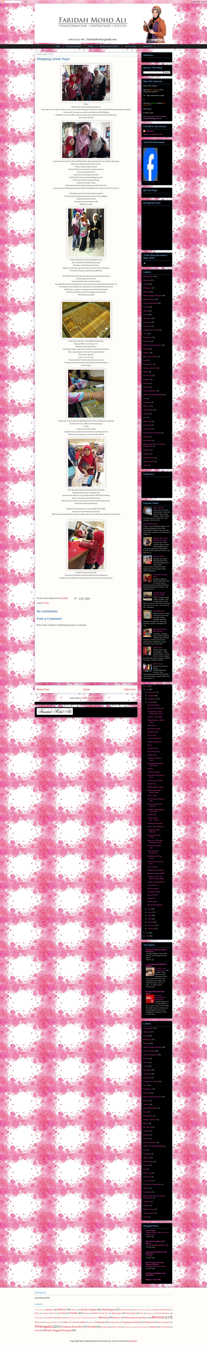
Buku (145, 360)
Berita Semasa (148, 299)
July (149, 909)
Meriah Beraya (153, 732)
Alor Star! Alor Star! (150, 524)
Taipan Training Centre (156, 882)
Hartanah (146, 326)
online (145, 465)
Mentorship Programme (152, 345)
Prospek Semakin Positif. (154, 836)
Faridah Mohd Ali (148, 147)
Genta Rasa (150, 1230)
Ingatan (146, 437)
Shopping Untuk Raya (155, 870)
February (151, 925)
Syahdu (150, 769)
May (150, 915)
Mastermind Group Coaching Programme (81, 1317)
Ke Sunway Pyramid (155, 780)
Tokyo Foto (151, 784)
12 (147, 689)
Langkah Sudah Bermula (153, 831)
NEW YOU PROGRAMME (153, 395)
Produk (90, 46)
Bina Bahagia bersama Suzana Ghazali (155, 1263)
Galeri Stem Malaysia (155, 826)
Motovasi (146, 406)
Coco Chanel (152, 867)
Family (45, 602)
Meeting (146, 292)
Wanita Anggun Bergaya (152, 295)
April (150, 919)
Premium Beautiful (73, 46)
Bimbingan (147, 288)
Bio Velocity (147, 376)
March (150, 922)
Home (57, 46)
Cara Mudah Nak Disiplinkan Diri (157, 1245)
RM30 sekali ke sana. (155, 787)
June (150, 912)
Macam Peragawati (154, 905)
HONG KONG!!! (159, 556)
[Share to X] (84, 598)
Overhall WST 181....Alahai (153, 819)
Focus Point (151, 796)
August (151, 702)
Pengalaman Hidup (150, 330)
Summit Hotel (152, 895)
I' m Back (149, 1256)
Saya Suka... (152, 725)
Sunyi (149, 745)
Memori (146, 349)
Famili (145, 314)
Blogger (133, 1340)
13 (147, 686)
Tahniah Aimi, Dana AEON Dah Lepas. (160, 539)
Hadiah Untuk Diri (150, 368)
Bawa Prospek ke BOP (156, 873)
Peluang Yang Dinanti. (155, 708)
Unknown (149, 131)
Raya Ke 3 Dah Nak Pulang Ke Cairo (154, 841)
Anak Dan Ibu (152, 885)
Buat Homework (153, 752)
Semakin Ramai (153, 705)
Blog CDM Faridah (150, 356)
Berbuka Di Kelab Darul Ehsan (159, 630)
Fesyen (146, 387)
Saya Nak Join (158, 508)
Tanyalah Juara (159, 611)
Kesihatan (147, 402)
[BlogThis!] (82, 598)
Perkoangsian (148, 410)
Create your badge (148, 182)
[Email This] (80, 598)
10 (147, 936)
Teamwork (147, 425)
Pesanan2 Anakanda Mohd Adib (155, 764)
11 (147, 933)
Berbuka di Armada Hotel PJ (154, 805)
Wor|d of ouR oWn (153, 1280)
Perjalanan (147, 337)
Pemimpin (147, 318)
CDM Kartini (157, 647)
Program (146, 379)
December (152, 692)
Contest (146, 414)
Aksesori (146, 353)
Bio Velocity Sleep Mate (109, 46)
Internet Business (149, 391)
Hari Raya (147, 322)
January (151, 928)
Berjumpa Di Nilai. (154, 729)
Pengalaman (148, 364)
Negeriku (146, 450)
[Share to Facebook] (87, 598)
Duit (144, 398)
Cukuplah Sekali (153, 892)
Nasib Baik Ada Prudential (153, 852)
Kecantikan (147, 440)
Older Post (130, 689)
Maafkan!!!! (151, 898)
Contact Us (147, 46)
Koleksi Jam (152, 755)
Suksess (146, 341)
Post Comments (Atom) (92, 697)
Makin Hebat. (152, 901)
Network (146, 454)
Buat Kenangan (153, 888)
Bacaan (146, 383)
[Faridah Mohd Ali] (150, 180)
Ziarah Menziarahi (154, 738)
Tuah (145, 334)
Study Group (158, 664)
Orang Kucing (152, 748)
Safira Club (147, 421)
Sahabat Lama (148, 458)
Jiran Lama (151, 735)
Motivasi (146, 280)
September (152, 699)
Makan (145, 372)
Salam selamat (149, 461)
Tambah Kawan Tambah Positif (159, 594)
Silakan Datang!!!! (154, 742)
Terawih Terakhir (153, 772)
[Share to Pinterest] (89, 598)
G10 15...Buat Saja (154, 717)
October (151, 696)
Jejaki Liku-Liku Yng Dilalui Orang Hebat (155, 878)
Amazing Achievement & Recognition (160, 998)
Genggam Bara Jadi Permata (156, 1266)
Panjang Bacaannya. (155, 823)
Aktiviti (145, 311)
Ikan (145, 417)
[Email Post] (74, 597)
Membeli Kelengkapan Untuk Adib (155, 810)
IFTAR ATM (151, 815)
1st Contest (147, 429)
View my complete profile (152, 134)
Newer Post (43, 689)
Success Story (130, 46)
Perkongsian (148, 276)
